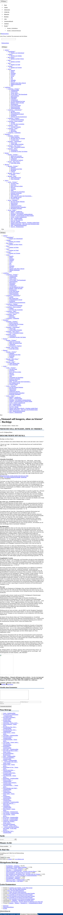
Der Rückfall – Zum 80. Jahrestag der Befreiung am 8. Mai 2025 (27, 901)
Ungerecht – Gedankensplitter (10, 820)
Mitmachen (6, 14)
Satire (12, 190)
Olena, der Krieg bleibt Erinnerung (17, 889)
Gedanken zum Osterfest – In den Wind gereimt (20, 887)
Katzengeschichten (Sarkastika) (18, 207)
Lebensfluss (14, 98)
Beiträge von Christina (16, 55)
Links (5, 19)
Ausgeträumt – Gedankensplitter (11, 802)
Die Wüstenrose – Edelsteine (13, 877)
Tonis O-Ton (14, 142)
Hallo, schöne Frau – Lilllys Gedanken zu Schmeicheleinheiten (21, 875)
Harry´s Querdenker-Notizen (18, 147)
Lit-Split (13, 111)
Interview (13, 187)
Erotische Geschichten (16, 193)
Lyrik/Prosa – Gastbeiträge (14, 132)
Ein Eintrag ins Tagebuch (17, 160)
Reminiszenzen (14, 104)
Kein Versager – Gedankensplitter (7, 744)
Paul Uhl (13, 81)
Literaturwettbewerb (8, 21)
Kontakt (6, 26)
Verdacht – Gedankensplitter (10, 760)
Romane (7, 153)
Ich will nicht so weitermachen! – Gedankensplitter (10, 715)
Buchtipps (6, 16)
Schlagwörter (7, 9)
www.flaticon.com (19, 859)
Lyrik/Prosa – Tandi (12, 125)
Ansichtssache (14, 150)
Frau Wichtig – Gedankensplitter (11, 813)
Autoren (7, 50)
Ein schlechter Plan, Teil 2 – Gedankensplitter (10, 727)
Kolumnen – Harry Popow (14, 145)
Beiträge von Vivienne (16, 67)
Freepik (10, 859)
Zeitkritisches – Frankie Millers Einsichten (16, 867)
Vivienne (10, 66)
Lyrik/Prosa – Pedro (12, 128)
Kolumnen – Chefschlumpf (14, 141)
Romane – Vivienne (12, 154)
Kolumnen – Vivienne (13, 135)
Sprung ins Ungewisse (16, 156)
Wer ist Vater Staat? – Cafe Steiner (14, 881)
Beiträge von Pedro (15, 61)
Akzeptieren (23, 914)
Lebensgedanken (15, 95)
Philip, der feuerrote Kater (17, 157)
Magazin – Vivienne (13, 166)
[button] (0, 912)
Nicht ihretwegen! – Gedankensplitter (8, 737)
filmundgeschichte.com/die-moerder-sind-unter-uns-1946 (14, 476)
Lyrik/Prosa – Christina (13, 118)
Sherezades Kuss (15, 194)
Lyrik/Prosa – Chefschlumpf (14, 109)
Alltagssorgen (14, 204)
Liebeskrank (14, 158)
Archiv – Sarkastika (12, 200)
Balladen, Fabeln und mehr (17, 102)
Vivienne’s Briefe (15, 198)
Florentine (13, 73)
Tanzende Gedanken (16, 127)
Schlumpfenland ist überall (17, 114)
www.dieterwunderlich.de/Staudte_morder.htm (15, 477)
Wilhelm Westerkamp (16, 84)
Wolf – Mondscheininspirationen (19, 225)
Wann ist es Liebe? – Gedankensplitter (15, 879)
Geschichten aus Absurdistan (18, 191)
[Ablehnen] (38, 914)
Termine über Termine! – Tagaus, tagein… (9, 822)
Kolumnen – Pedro (12, 148)
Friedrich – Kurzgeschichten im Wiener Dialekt (22, 215)
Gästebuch (6, 23)
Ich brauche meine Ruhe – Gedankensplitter (9, 773)
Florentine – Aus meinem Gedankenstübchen (22, 214)
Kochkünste (14, 115)
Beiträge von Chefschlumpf (17, 53)
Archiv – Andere (12, 210)
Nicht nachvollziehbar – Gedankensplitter (9, 758)
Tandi (9, 63)
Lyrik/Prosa (7, 87)
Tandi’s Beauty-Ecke (16, 177)
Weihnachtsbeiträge (15, 108)
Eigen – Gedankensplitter (9, 756)
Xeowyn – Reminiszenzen (17, 226)
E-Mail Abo (6, 12)
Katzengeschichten (15, 107)
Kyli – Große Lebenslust (17, 219)
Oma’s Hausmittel (15, 179)
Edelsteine (13, 167)
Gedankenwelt (14, 100)
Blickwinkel (14, 131)
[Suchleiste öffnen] (3, 229)
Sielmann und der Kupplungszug (19, 116)
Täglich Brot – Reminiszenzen (10, 811)
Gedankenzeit (14, 91)
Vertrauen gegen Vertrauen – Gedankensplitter (10, 783)
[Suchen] (16, 839)
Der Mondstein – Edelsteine (13, 878)
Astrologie (13, 189)
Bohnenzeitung (5, 43)
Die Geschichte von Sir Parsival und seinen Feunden (22, 893)
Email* (1, 854)
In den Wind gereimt (16, 105)
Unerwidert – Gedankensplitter (10, 735)
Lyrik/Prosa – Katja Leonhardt (15, 121)
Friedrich (13, 74)
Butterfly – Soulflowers (16, 211)
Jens (12, 77)
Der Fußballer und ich (16, 197)
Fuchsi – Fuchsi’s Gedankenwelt (19, 217)
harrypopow (10, 684)
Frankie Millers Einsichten (17, 144)
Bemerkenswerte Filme (16, 169)
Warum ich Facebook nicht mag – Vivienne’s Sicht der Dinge (21, 871)
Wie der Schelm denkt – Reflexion (14, 868)
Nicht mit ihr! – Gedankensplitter (7, 800)
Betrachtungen (14, 203)
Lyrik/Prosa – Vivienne (13, 88)
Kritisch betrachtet (15, 137)
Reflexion (13, 130)
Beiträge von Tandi (15, 64)
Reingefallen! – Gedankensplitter (7, 747)
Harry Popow (11, 57)
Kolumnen (7, 134)
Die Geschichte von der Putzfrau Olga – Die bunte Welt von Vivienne (23, 874)
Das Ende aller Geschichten (17, 124)
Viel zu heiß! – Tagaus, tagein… (11, 742)
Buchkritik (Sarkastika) (16, 208)
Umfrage (13, 171)
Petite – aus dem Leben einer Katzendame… (21, 196)
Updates (6, 7)
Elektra (12, 72)
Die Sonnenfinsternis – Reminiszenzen (8, 754)
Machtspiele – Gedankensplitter (10, 778)
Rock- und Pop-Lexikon (17, 186)
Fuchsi (12, 76)
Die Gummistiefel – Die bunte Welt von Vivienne (18, 872)
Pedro (9, 60)
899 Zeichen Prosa (15, 112)
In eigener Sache (15, 140)
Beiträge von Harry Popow (17, 58)
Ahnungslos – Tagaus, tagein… (10, 723)
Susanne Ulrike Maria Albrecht (18, 83)
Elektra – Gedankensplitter (17, 213)
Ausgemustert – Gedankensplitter (7, 797)
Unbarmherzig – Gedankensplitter (7, 807)
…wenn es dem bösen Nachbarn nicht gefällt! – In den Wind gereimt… (11, 828)
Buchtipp (13, 174)
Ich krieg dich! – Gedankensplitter (7, 720)
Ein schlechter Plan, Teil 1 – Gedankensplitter (10, 730)
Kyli (12, 78)
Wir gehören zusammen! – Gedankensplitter (9, 718)
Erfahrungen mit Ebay (16, 205)
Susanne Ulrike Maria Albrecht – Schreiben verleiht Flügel (25, 222)
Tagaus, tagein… (15, 93)
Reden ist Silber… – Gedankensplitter (8, 780)
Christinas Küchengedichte (17, 119)
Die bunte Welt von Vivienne (18, 138)
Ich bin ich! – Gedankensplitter (10, 818)
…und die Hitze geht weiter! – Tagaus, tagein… (10, 762)
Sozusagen (13, 184)
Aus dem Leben (15, 183)
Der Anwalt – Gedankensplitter (10, 817)
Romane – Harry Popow (14, 161)
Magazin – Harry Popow (14, 173)
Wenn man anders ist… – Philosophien (9, 804)
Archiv (9, 69)
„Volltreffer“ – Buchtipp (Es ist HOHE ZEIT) (22, 900)
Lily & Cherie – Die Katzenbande (19, 94)
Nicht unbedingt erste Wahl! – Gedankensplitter (10, 788)
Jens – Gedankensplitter (16, 218)
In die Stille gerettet (15, 163)
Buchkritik (13, 170)
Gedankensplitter (15, 90)
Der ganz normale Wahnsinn (18, 201)
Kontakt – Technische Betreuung (14, 30)
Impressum (5, 905)
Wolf (12, 85)
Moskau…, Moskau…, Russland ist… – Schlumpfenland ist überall (25, 903)
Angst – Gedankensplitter (9, 713)
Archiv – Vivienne (12, 182)
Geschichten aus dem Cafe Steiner (19, 151)
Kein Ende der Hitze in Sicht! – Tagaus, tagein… (10, 751)
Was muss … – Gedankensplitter (14, 870)
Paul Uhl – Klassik (15, 221)
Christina (10, 54)
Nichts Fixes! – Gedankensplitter (7, 791)
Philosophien (14, 97)
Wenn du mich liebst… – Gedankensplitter (9, 770)
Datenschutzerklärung (8, 907)
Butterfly (13, 70)
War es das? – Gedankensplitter (10, 749)
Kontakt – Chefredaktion (12, 28)
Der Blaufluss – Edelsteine (12, 865)
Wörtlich (13, 122)
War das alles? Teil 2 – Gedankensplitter (8, 832)
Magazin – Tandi (12, 176)
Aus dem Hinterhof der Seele (18, 101)
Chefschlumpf (11, 51)
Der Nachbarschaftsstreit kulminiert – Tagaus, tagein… (10, 825)
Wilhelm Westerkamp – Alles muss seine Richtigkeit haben (25, 224)
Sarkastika (13, 80)
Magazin (7, 164)
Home (5, 5)
